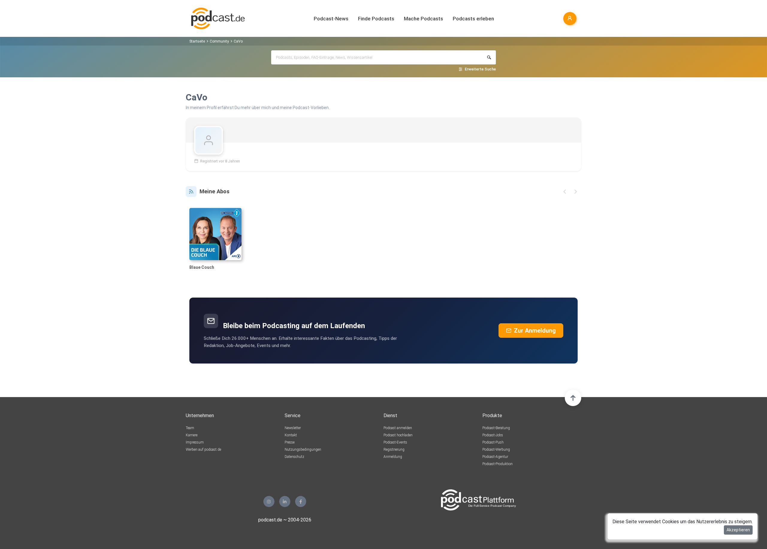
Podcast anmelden (398, 428)
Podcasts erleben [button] (473, 19)
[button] (564, 191)
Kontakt (291, 435)
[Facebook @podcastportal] (300, 501)
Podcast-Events (395, 442)
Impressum (195, 442)
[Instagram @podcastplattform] (268, 501)
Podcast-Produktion (497, 464)
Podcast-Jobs (492, 435)
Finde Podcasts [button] (376, 19)
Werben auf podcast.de (203, 449)
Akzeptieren (738, 529)
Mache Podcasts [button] (423, 19)
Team (190, 428)
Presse (290, 442)
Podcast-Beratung (496, 428)
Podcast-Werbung (496, 449)
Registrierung (394, 449)
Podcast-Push (493, 442)
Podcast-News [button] (331, 19)
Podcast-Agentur (495, 457)
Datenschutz (294, 457)
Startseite (197, 41)
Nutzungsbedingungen (303, 449)
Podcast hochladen (398, 435)
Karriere (191, 435)
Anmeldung (393, 457)
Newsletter (293, 428)
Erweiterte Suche (480, 69)
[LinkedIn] (284, 501)
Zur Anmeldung (535, 330)
